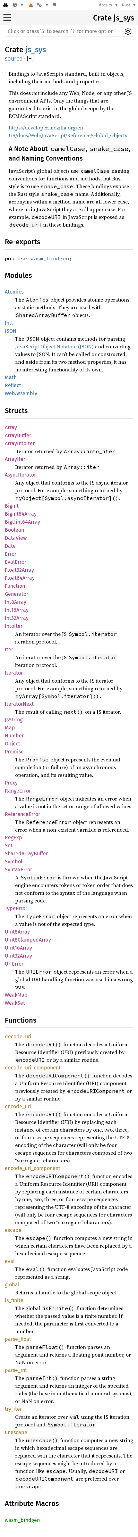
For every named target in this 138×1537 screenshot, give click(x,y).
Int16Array (17, 610)
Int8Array (15, 602)
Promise (14, 752)
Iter (9, 649)
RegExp (13, 838)
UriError (14, 964)
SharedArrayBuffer (26, 854)
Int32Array (17, 618)
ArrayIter (15, 459)
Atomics (14, 292)
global (12, 1285)
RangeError (18, 791)
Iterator (14, 673)
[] (30, 58)
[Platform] (42, 5)
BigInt (12, 506)
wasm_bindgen (49, 258)
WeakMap (16, 995)
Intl (9, 323)
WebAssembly (21, 393)
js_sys (35, 49)
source (13, 58)
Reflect (13, 385)
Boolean (14, 530)
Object (12, 744)
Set (9, 846)
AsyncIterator (20, 475)
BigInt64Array (21, 514)
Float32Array (19, 570)
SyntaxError (18, 870)
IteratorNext (19, 704)
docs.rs (105, 5)
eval (10, 1261)
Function (15, 586)
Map (10, 728)
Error (10, 554)
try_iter (13, 1409)
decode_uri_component (33, 1068)
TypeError (16, 908)
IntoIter (13, 626)
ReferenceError (22, 814)
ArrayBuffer (18, 435)
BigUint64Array (22, 522)
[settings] (128, 31)
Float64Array (20, 578)
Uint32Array (18, 956)
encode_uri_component (32, 1168)
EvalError (15, 562)
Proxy (11, 783)
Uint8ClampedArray (28, 940)
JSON (10, 331)
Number (14, 736)
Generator (16, 594)
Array (11, 427)
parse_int (16, 1370)
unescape (16, 1432)
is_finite (14, 1300)
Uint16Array (18, 948)
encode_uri (18, 1106)
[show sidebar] (7, 17)
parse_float (18, 1339)
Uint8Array (17, 932)
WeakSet (15, 1003)
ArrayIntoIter (20, 443)
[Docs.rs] (5, 5)
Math (11, 377)
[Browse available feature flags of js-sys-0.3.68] (54, 5)
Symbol (13, 862)
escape (13, 1230)
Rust (126, 5)
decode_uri (18, 1037)
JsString (13, 720)
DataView (16, 538)
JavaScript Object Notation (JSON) (54, 346)
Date (10, 546)
